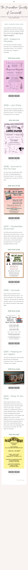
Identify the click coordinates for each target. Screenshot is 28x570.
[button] (14, 1)
